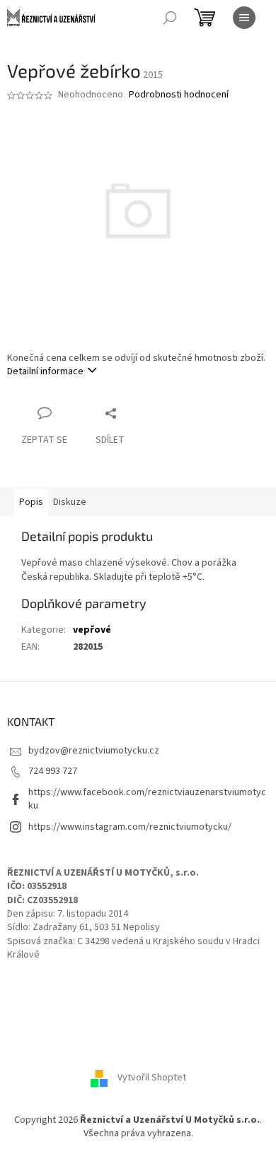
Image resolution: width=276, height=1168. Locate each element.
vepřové (92, 630)
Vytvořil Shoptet (151, 1078)
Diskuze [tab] (69, 502)
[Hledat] (170, 18)
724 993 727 (52, 771)
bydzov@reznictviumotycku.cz (93, 751)
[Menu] (244, 18)
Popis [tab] (31, 502)
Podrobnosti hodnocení (179, 95)
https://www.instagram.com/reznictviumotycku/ (129, 827)
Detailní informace (45, 371)
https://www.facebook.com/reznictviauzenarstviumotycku (147, 799)
